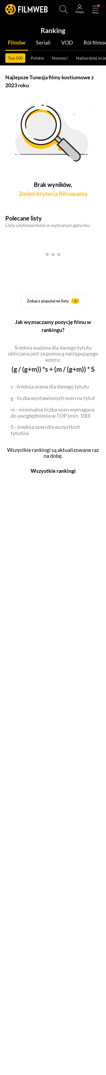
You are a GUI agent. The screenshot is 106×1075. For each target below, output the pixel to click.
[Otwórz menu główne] (95, 9)
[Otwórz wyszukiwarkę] (63, 9)
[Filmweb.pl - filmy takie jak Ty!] (26, 9)
